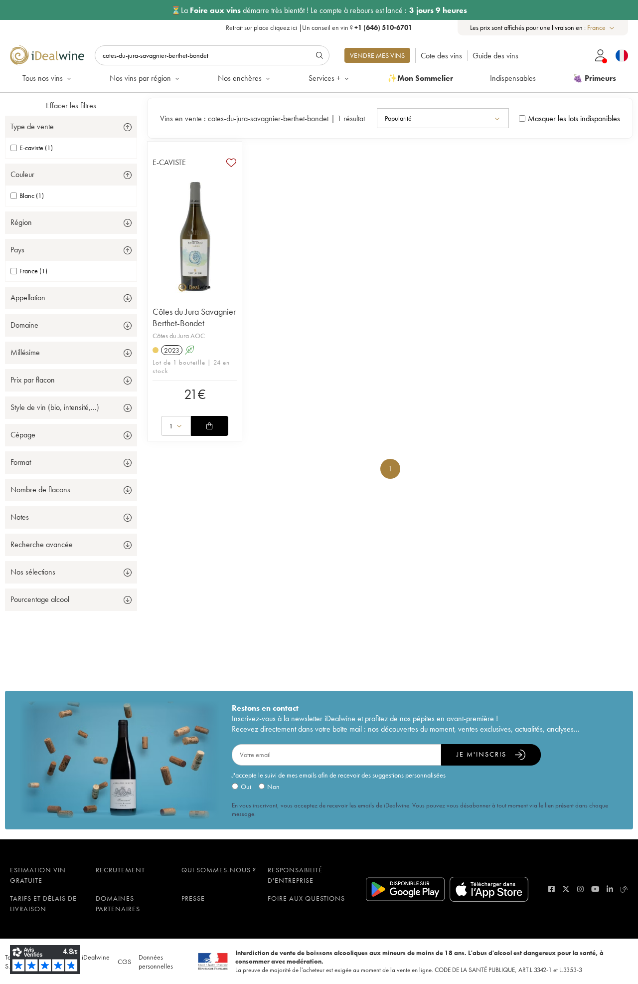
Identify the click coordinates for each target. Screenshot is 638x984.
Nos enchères (240, 78)
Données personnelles (156, 962)
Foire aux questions (306, 898)
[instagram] (580, 889)
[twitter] (566, 889)
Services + (324, 78)
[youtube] (595, 889)
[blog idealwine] (624, 889)
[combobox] (601, 27)
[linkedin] (610, 889)
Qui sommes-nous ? (218, 869)
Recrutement (120, 869)
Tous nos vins (42, 78)
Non (273, 786)
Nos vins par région (140, 78)
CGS (124, 961)
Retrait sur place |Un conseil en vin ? (319, 27)
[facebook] (551, 889)
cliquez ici (283, 27)
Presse (193, 898)
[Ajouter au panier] (209, 426)
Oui (246, 786)
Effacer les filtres (71, 105)
